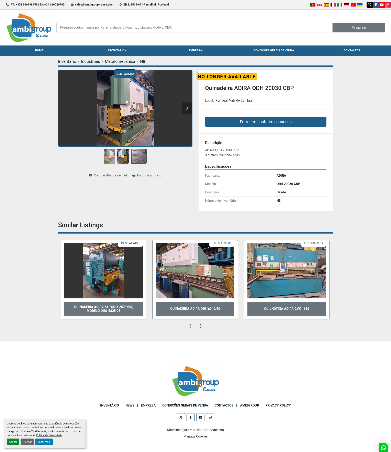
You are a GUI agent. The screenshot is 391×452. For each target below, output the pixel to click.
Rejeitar (27, 441)
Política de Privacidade (49, 435)
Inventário (116, 50)
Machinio (217, 430)
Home (39, 50)
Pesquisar (359, 27)
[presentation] (190, 325)
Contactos (352, 50)
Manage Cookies (195, 436)
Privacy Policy (278, 405)
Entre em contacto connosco (266, 121)
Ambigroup (249, 405)
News (129, 405)
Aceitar (13, 441)
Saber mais (44, 441)
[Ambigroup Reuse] (195, 380)
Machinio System (179, 430)
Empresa (195, 50)
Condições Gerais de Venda (274, 50)
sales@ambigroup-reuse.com (94, 4)
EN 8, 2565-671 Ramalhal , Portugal (146, 4)
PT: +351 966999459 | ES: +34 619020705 (38, 4)
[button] (117, 50)
